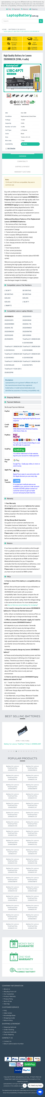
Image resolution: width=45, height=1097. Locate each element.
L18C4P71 (7, 290)
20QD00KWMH (9, 324)
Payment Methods (10, 1032)
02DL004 (7, 298)
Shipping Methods (10, 1027)
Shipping (34, 9)
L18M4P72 (8, 305)
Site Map (7, 1004)
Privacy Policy (8, 999)
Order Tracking (9, 1029)
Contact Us (7, 1041)
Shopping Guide (9, 1018)
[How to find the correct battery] (22, 970)
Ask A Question (11, 148)
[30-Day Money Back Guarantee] (22, 943)
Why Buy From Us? (10, 991)
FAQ (9, 9)
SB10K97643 (8, 294)
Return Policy (8, 1020)
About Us (7, 989)
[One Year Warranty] (22, 957)
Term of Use (8, 1001)
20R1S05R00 (26, 335)
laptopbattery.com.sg (22, 1077)
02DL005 (7, 302)
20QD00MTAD (27, 331)
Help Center (8, 1013)
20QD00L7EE (8, 328)
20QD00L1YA (26, 324)
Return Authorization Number (14, 1044)
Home (4, 29)
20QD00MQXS (9, 331)
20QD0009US (26, 316)
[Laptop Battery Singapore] (22, 17)
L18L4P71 (25, 302)
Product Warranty (10, 996)
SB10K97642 (26, 290)
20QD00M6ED (27, 328)
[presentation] (22, 156)
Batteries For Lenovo (17, 29)
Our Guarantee (9, 994)
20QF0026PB (8, 335)
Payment (17, 9)
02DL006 (25, 298)
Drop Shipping (9, 1034)
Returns (25, 9)
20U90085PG (8, 339)
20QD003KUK (26, 320)
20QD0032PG (8, 320)
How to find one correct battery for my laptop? (23, 605)
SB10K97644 (26, 294)
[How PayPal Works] (22, 1072)
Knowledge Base (9, 1015)
